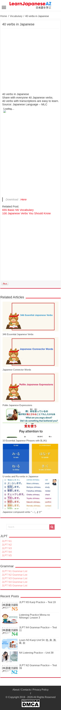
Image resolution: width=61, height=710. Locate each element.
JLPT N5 (7, 555)
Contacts (26, 689)
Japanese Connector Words (17, 369)
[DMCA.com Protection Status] (30, 703)
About (16, 689)
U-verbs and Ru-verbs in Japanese (20, 476)
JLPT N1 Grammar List (14, 571)
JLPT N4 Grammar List (14, 582)
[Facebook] (30, 693)
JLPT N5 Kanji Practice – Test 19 (37, 602)
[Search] (52, 527)
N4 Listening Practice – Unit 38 (36, 652)
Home (3, 16)
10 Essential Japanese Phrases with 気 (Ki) (25, 440)
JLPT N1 (7, 541)
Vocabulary (16, 16)
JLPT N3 (7, 548)
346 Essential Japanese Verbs (18, 334)
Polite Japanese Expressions (17, 405)
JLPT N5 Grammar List (14, 585)
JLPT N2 (7, 544)
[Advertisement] (30, 60)
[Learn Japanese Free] (30, 5)
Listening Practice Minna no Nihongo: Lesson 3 (34, 616)
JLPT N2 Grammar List (14, 574)
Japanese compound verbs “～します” (22, 512)
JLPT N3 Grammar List (14, 578)
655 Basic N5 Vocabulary (18, 210)
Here (23, 199)
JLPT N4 (7, 552)
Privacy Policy (40, 689)
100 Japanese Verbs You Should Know (26, 213)
